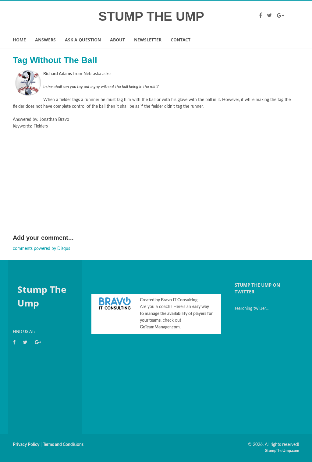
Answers (45, 40)
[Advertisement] (156, 187)
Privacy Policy (26, 445)
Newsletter (147, 40)
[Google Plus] (280, 16)
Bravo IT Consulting (179, 300)
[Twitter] (269, 16)
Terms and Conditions (63, 445)
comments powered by (41, 249)
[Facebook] (260, 16)
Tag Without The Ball (55, 60)
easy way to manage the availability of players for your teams (176, 314)
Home (19, 40)
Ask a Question (83, 40)
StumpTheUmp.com (282, 451)
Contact (180, 40)
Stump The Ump (151, 16)
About (117, 40)
